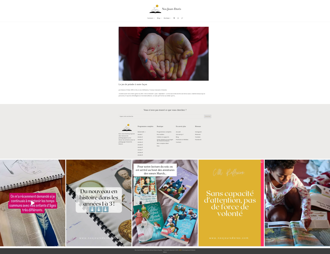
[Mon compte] (178, 18)
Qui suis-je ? (179, 134)
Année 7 (140, 150)
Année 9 (140, 155)
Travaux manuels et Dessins (158, 90)
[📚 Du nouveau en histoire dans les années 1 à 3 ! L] (98, 203)
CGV (180, 250)
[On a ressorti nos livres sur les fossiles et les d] (297, 203)
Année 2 (140, 137)
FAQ (158, 146)
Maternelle (141, 132)
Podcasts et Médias (182, 139)
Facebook (198, 139)
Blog (158, 18)
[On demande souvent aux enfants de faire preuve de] (231, 203)
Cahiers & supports (163, 137)
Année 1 (140, 134)
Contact (178, 142)
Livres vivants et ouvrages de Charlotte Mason (165, 140)
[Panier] (174, 18)
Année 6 (140, 147)
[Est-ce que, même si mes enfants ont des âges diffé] (32, 203)
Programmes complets (164, 132)
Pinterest (198, 134)
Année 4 (140, 142)
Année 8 (140, 152)
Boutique (167, 18)
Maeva (123, 90)
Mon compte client (163, 143)
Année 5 (140, 145)
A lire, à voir (138, 90)
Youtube (197, 137)
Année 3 (140, 139)
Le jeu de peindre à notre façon (133, 84)
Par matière (160, 134)
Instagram (198, 132)
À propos (150, 18)
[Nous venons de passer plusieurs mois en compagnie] (165, 203)
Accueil (178, 132)
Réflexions (145, 90)
